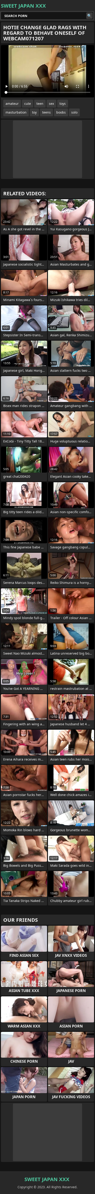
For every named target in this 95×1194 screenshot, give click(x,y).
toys (62, 103)
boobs (61, 112)
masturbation (16, 112)
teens (46, 112)
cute (27, 103)
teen (39, 103)
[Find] (89, 15)
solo (74, 112)
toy (34, 112)
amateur (12, 103)
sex (51, 103)
